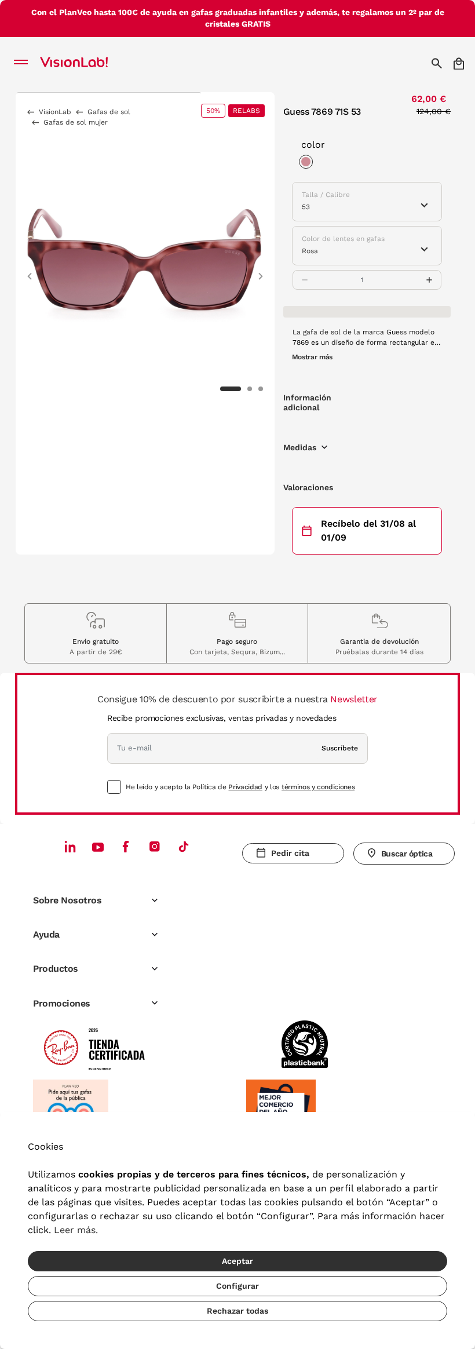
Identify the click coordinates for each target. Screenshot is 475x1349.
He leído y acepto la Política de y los (240, 787)
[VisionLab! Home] (89, 63)
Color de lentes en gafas (343, 239)
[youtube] (155, 846)
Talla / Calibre (326, 195)
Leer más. (76, 1229)
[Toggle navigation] (24, 63)
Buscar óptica (407, 853)
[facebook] (126, 846)
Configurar (237, 1285)
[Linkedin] (70, 846)
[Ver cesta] (460, 63)
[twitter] (98, 847)
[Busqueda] (438, 63)
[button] (29, 270)
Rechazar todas (237, 1310)
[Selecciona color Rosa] (308, 163)
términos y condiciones (318, 787)
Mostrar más (312, 357)
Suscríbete (339, 748)
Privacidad (245, 787)
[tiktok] (184, 846)
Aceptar (237, 1261)
